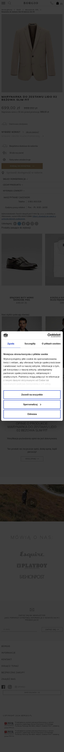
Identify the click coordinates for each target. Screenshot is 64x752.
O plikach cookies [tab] (51, 343)
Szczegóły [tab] (30, 343)
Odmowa (32, 414)
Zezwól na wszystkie (32, 394)
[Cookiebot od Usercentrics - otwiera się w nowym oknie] (48, 335)
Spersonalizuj (30, 404)
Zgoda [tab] (10, 343)
